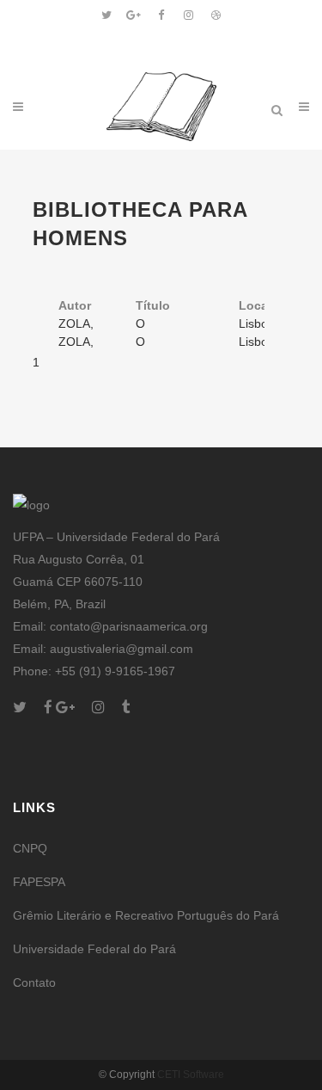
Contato (34, 982)
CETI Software (190, 1074)
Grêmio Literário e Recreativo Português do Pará (146, 915)
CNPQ (30, 848)
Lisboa (257, 323)
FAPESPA (39, 882)
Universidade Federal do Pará (94, 949)
